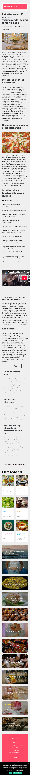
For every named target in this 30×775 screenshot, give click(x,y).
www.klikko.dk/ (16, 752)
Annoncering (15, 761)
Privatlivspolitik (17, 772)
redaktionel (6, 29)
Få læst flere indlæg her (15, 464)
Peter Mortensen (20, 27)
